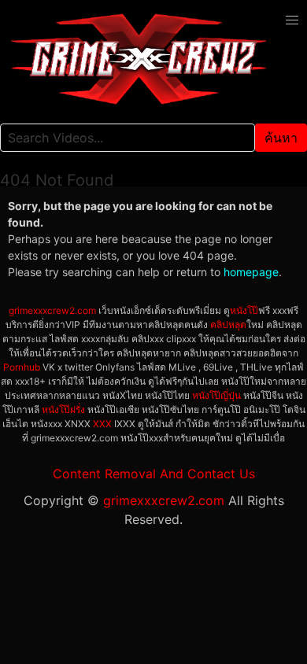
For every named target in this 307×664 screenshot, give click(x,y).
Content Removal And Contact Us (154, 473)
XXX (102, 424)
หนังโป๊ (244, 310)
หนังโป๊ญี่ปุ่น (216, 395)
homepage (251, 272)
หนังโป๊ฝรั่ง (63, 409)
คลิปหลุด (228, 324)
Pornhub (21, 367)
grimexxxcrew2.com (52, 310)
